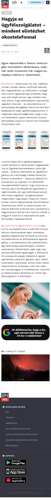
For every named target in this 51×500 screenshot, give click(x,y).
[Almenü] (14, 2)
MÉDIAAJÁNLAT (12, 446)
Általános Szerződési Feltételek (22, 440)
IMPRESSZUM (11, 423)
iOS (17, 225)
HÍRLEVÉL (10, 418)
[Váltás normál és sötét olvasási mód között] (21, 2)
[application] (25, 367)
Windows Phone (31, 225)
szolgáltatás (42, 8)
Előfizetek (36, 2)
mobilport (18, 8)
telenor (29, 8)
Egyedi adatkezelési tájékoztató (22, 434)
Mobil (6, 13)
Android (9, 225)
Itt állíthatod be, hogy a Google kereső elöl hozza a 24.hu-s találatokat (29, 332)
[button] (47, 8)
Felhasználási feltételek (18, 429)
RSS (7, 412)
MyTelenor (9, 83)
